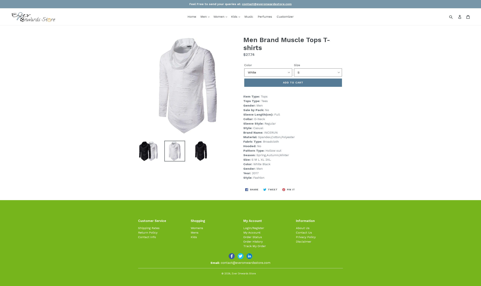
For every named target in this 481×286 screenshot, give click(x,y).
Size (297, 65)
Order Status (252, 237)
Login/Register (253, 228)
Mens (194, 232)
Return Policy (147, 232)
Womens (197, 228)
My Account (251, 232)
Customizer (285, 16)
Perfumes (265, 16)
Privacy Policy (306, 237)
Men (204, 16)
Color (248, 65)
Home (192, 16)
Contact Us (304, 232)
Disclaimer (303, 241)
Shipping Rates (149, 228)
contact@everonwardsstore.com (267, 4)
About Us (302, 228)
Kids (234, 16)
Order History (253, 241)
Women (219, 16)
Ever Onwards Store (244, 273)
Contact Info (147, 237)
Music (248, 16)
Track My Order (254, 246)
